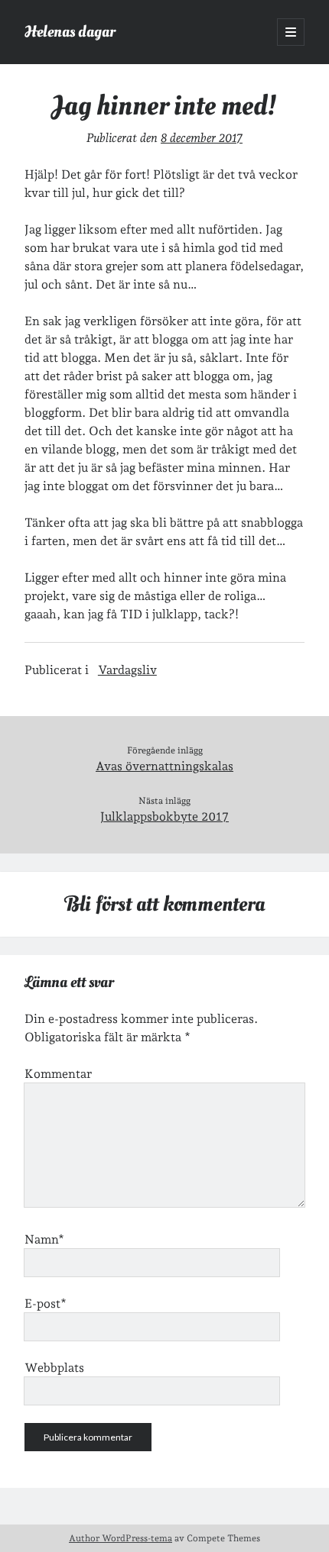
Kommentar (58, 1073)
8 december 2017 (202, 138)
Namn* (44, 1239)
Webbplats (54, 1367)
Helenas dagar (70, 32)
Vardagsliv (127, 670)
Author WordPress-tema (120, 1538)
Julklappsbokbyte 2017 (164, 816)
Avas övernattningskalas (164, 766)
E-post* (45, 1303)
